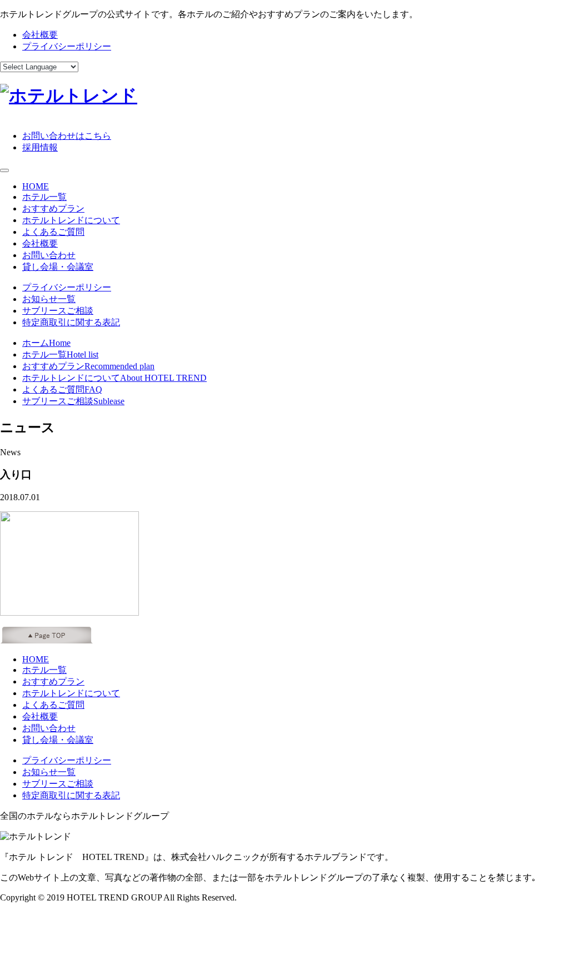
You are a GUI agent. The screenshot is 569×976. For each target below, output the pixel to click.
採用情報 (40, 147)
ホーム (46, 343)
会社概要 (40, 34)
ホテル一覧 (44, 197)
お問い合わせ (49, 255)
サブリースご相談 (57, 310)
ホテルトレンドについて (71, 220)
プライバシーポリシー (66, 46)
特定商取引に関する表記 (71, 322)
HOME (35, 186)
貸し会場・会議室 (57, 266)
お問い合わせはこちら (66, 135)
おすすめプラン (53, 208)
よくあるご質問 (53, 232)
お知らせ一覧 (49, 299)
